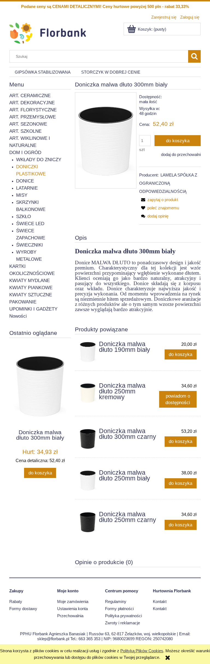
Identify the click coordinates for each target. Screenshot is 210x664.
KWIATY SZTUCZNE (30, 294)
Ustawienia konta (72, 608)
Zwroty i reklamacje (122, 622)
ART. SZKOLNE (25, 131)
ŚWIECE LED (30, 223)
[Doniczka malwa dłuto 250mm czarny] (88, 522)
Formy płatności (119, 608)
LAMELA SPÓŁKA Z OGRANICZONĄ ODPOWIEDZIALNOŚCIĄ (168, 183)
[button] (158, 199)
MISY (21, 195)
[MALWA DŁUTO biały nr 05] (105, 140)
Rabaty (15, 601)
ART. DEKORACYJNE (32, 102)
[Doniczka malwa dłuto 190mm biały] (88, 351)
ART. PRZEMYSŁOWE (32, 117)
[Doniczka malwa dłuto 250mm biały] (88, 480)
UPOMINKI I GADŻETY (33, 309)
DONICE (25, 181)
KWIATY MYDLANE (29, 280)
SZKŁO (23, 216)
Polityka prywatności (123, 615)
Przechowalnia (70, 615)
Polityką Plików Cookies (141, 650)
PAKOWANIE (22, 302)
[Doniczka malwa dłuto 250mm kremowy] (88, 393)
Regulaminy (115, 601)
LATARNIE (27, 188)
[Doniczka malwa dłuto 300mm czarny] (88, 438)
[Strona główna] (47, 32)
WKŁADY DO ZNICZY (38, 159)
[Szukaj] (194, 56)
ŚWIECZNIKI (29, 245)
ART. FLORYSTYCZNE (33, 109)
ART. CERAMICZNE (30, 95)
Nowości (18, 316)
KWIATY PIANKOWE (30, 287)
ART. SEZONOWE (28, 124)
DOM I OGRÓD (25, 152)
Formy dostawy (23, 608)
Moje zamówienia (72, 601)
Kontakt (160, 601)
